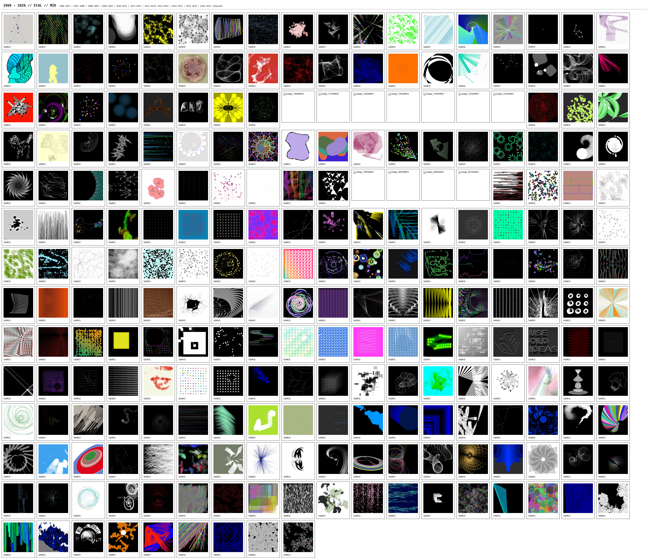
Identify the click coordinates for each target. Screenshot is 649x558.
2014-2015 (177, 6)
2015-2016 (191, 6)
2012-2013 (150, 6)
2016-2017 (205, 6)
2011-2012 (135, 6)
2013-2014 (163, 6)
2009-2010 (107, 6)
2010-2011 (121, 6)
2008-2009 (93, 6)
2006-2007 (64, 6)
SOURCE (7, 47)
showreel (218, 6)
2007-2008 (79, 6)
